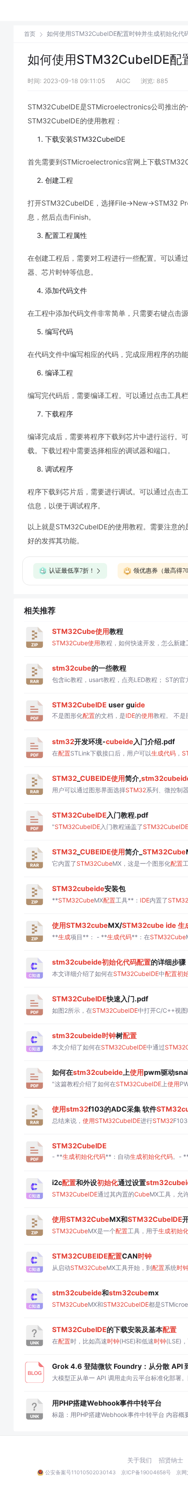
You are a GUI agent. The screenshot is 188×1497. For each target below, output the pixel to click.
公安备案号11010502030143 (80, 1472)
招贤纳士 (171, 1460)
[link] (29, 34)
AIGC (123, 80)
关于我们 (139, 1460)
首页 (29, 34)
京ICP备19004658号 (146, 1472)
